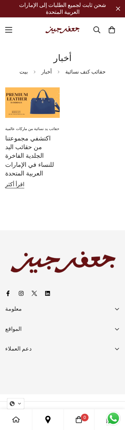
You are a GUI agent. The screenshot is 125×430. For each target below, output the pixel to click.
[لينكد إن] (48, 293)
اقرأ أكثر (14, 184)
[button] (15, 403)
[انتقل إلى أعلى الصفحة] (112, 393)
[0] (112, 30)
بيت (23, 71)
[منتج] (16, 419)
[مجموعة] (48, 419)
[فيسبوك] (9, 293)
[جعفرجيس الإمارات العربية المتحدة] (62, 30)
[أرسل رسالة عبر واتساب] (113, 418)
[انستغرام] (22, 293)
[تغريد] (35, 293)
